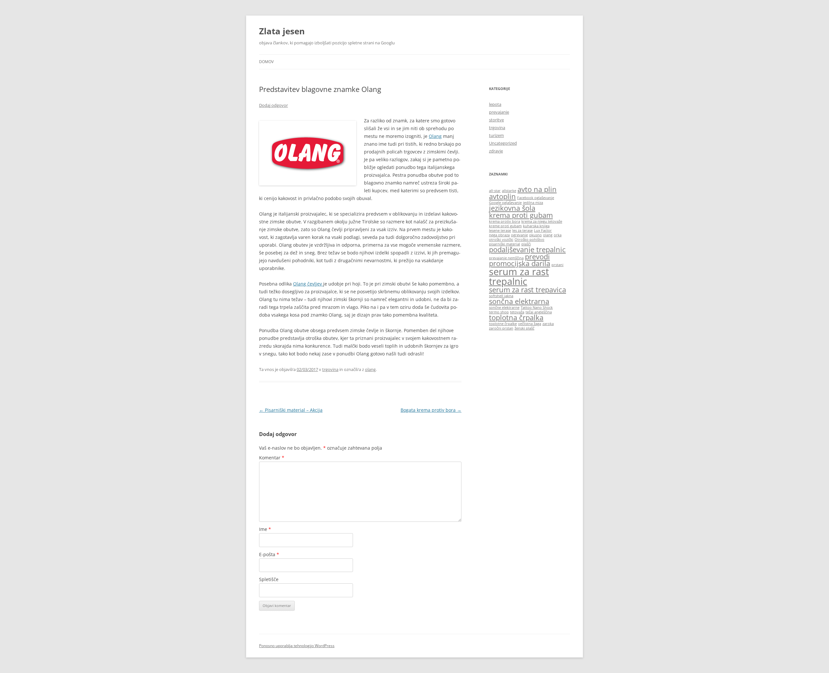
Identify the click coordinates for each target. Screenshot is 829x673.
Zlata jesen (282, 31)
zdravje (496, 151)
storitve (496, 120)
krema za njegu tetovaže (541, 221)
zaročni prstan (501, 328)
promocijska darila (519, 263)
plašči (526, 244)
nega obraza (499, 235)
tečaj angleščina (539, 312)
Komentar (271, 457)
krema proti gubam (521, 215)
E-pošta (269, 554)
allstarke (509, 190)
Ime (265, 529)
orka (558, 235)
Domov (266, 61)
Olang (435, 136)
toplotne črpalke (503, 323)
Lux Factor (543, 230)
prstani (557, 265)
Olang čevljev (308, 284)
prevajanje (499, 112)
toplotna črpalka (516, 317)
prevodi (537, 256)
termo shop (499, 312)
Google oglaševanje (505, 202)
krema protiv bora (504, 221)
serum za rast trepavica (527, 289)
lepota (495, 104)
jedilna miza (533, 202)
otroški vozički (501, 239)
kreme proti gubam (505, 226)
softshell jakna (501, 296)
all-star (495, 190)
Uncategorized (503, 143)
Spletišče (268, 579)
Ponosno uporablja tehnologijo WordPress (297, 645)
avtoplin (502, 196)
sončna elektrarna (519, 301)
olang (370, 369)
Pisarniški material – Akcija (291, 410)
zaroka (548, 323)
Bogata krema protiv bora (431, 410)
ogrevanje (519, 235)
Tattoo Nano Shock (537, 307)
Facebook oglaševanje (535, 198)
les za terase (522, 230)
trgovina (330, 369)
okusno (535, 235)
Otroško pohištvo (529, 239)
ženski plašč (524, 328)
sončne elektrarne (504, 307)
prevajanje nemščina (506, 258)
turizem (496, 135)
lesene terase (500, 230)
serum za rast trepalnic (519, 276)
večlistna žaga (529, 323)
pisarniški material (504, 244)
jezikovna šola (512, 208)
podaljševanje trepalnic (527, 249)
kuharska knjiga (536, 226)
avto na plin (537, 189)
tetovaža (517, 312)
